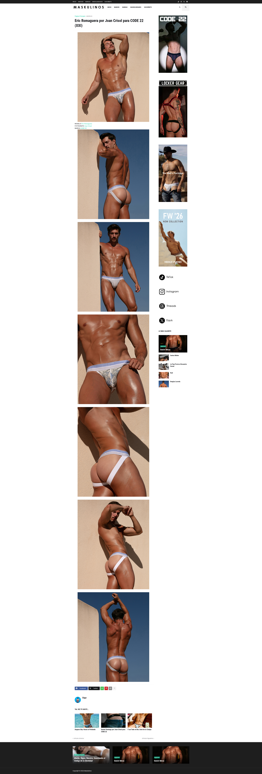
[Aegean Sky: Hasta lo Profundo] (87, 720)
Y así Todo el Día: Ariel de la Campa (139, 729)
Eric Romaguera (86, 124)
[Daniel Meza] (173, 343)
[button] (180, 7)
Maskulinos (87, 771)
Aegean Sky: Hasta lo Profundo (85, 729)
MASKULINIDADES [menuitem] (135, 7)
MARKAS (87, 1)
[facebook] (187, 1)
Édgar (84, 698)
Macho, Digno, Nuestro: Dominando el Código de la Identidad (89, 759)
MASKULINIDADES (97, 1)
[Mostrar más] (114, 688)
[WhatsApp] (102, 688)
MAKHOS (80, 1)
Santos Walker (174, 355)
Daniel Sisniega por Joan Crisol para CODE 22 (113, 731)
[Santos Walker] (164, 358)
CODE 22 (83, 128)
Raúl (171, 373)
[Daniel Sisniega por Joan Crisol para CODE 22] (113, 720)
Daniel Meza (165, 349)
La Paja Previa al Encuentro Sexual (178, 365)
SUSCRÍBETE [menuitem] (148, 7)
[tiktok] (178, 1)
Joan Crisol (88, 126)
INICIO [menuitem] (109, 7)
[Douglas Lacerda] (164, 384)
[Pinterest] (106, 688)
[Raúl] (164, 375)
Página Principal (80, 16)
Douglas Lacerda (175, 381)
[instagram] (181, 1)
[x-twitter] (184, 1)
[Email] (110, 688)
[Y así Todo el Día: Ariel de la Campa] (140, 720)
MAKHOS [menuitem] (116, 7)
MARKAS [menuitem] (125, 7)
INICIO (74, 1)
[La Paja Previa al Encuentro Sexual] (164, 366)
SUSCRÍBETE (108, 1)
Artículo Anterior (79, 738)
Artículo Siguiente (147, 738)
